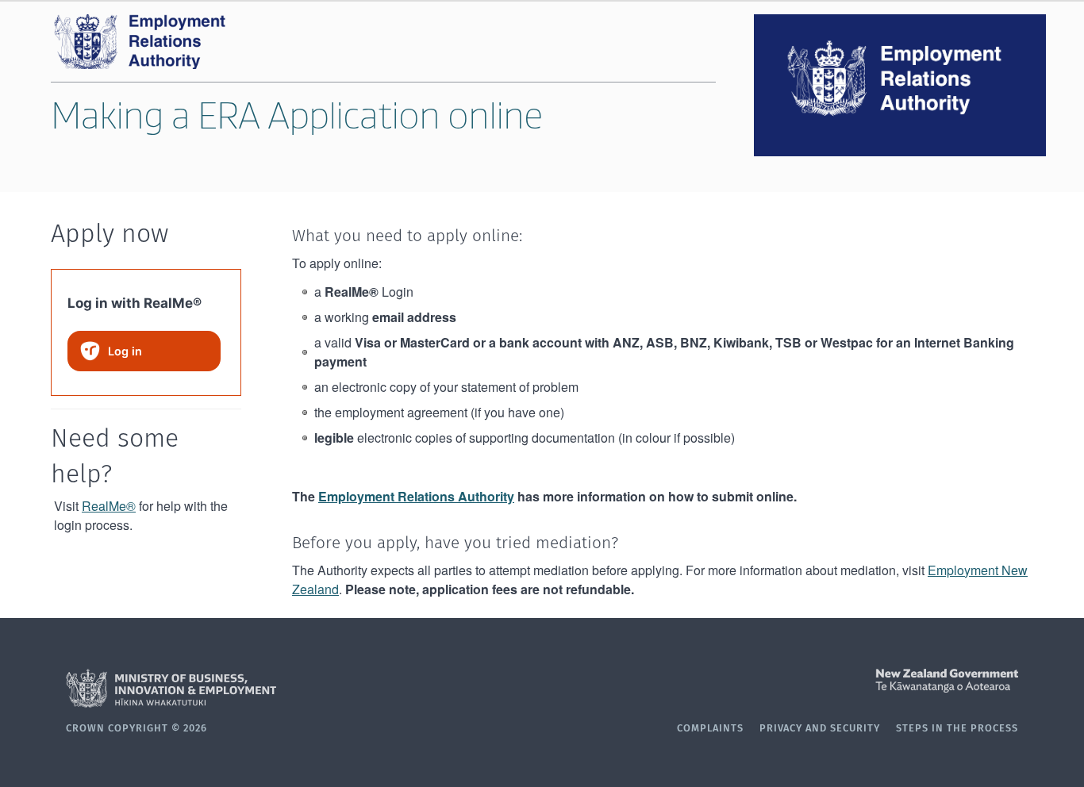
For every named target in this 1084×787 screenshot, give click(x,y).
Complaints (710, 729)
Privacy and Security (819, 729)
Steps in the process (957, 729)
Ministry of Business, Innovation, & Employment (304, 688)
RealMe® (109, 506)
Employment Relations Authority (416, 496)
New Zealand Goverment (780, 681)
